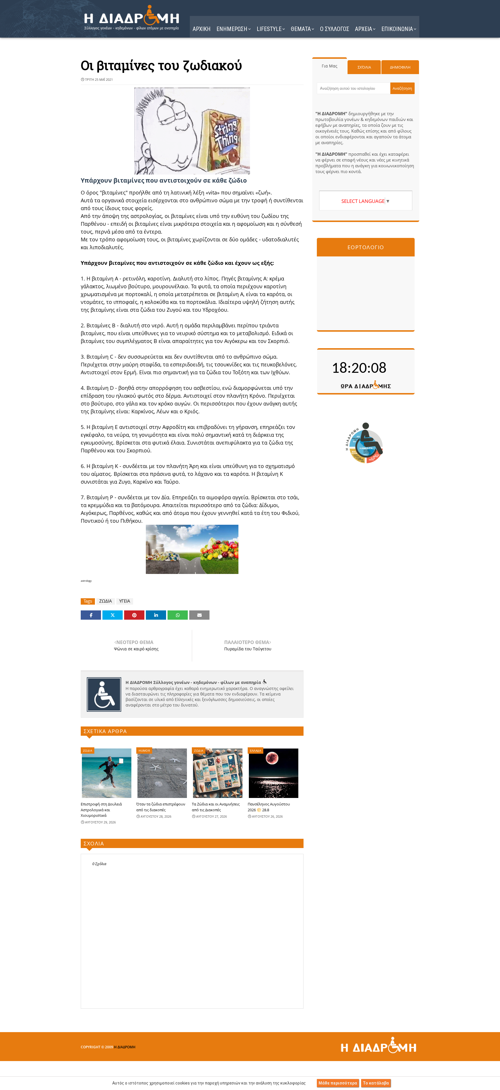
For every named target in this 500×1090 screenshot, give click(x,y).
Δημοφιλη (400, 67)
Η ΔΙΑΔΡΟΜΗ (124, 1047)
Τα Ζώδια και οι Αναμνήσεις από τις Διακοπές (216, 806)
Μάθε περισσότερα (338, 1083)
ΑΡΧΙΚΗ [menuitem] (202, 28)
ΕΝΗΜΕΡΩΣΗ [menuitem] (231, 28)
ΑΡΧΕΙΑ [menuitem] (363, 28)
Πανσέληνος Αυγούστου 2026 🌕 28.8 (269, 806)
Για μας (329, 66)
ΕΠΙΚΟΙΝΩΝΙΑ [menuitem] (397, 28)
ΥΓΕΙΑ (124, 601)
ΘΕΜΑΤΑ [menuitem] (301, 28)
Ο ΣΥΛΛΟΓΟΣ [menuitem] (334, 28)
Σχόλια (364, 67)
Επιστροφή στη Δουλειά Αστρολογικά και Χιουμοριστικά (101, 809)
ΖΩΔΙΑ (105, 601)
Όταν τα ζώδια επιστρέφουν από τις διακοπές (160, 806)
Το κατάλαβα (376, 1083)
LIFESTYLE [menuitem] (269, 28)
